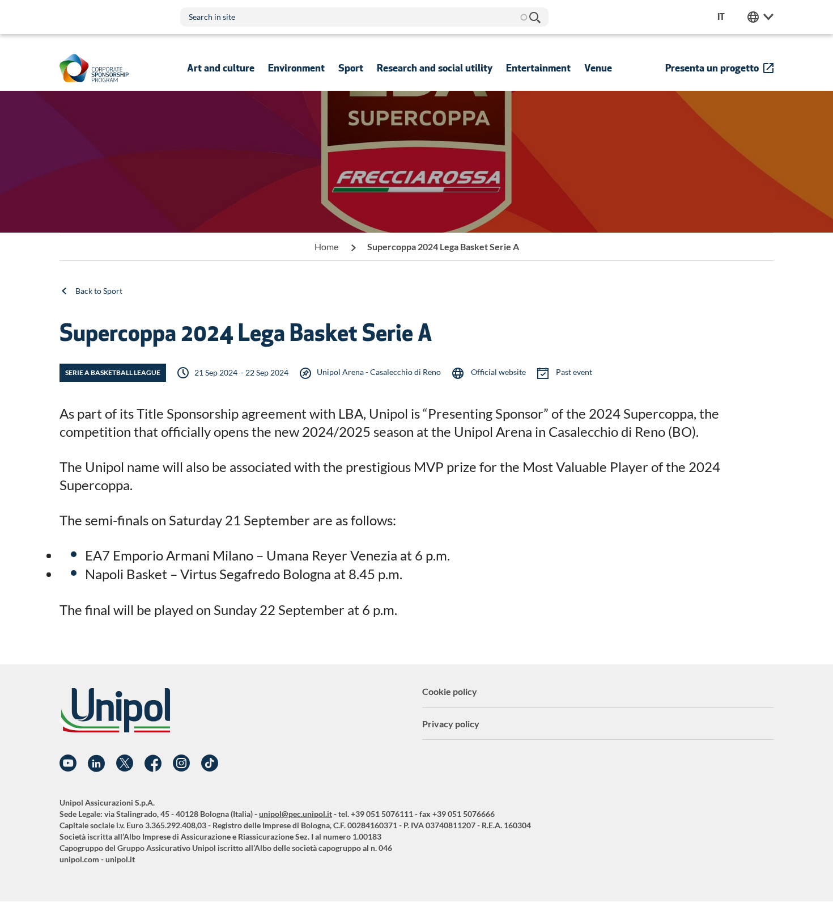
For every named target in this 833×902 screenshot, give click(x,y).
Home (326, 246)
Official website (497, 372)
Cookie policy (449, 691)
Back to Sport (98, 291)
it (721, 17)
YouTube (68, 763)
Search (534, 17)
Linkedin (96, 763)
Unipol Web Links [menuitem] (760, 17)
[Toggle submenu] (220, 68)
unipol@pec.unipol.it (295, 814)
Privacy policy (450, 723)
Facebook (153, 763)
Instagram (181, 763)
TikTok (209, 763)
